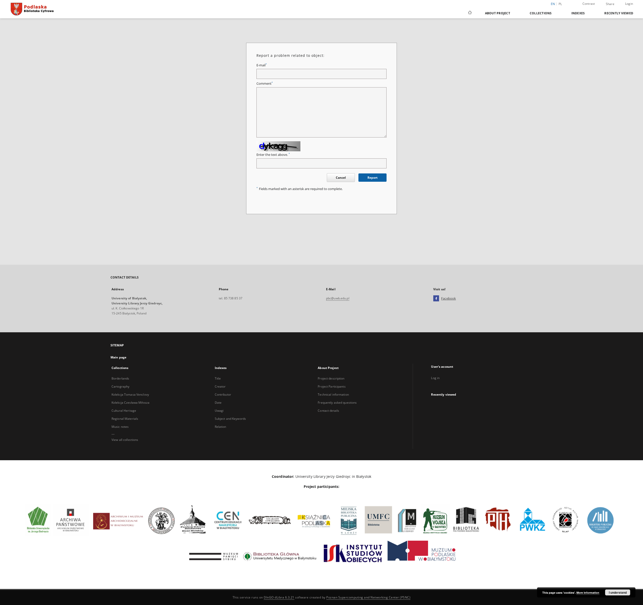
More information (587, 592)
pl (560, 4)
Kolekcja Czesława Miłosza (130, 402)
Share (610, 4)
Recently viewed (618, 13)
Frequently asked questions (337, 402)
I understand (618, 592)
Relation (220, 427)
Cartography (120, 386)
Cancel (341, 177)
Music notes (120, 427)
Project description (331, 378)
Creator (220, 386)
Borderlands (120, 378)
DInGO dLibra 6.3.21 (279, 597)
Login (629, 4)
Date (218, 402)
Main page (118, 357)
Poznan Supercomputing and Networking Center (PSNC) (368, 597)
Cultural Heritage (124, 410)
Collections (541, 13)
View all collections (125, 440)
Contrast (588, 4)
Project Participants (331, 386)
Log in (435, 378)
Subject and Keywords (230, 418)
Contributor (223, 394)
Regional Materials (125, 418)
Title (218, 378)
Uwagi (219, 410)
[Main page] (469, 13)
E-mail (261, 65)
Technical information (333, 394)
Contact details (328, 410)
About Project (497, 13)
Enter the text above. (273, 155)
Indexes (578, 13)
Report (372, 177)
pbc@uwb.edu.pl (337, 298)
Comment (264, 83)
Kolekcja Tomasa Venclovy (130, 394)
